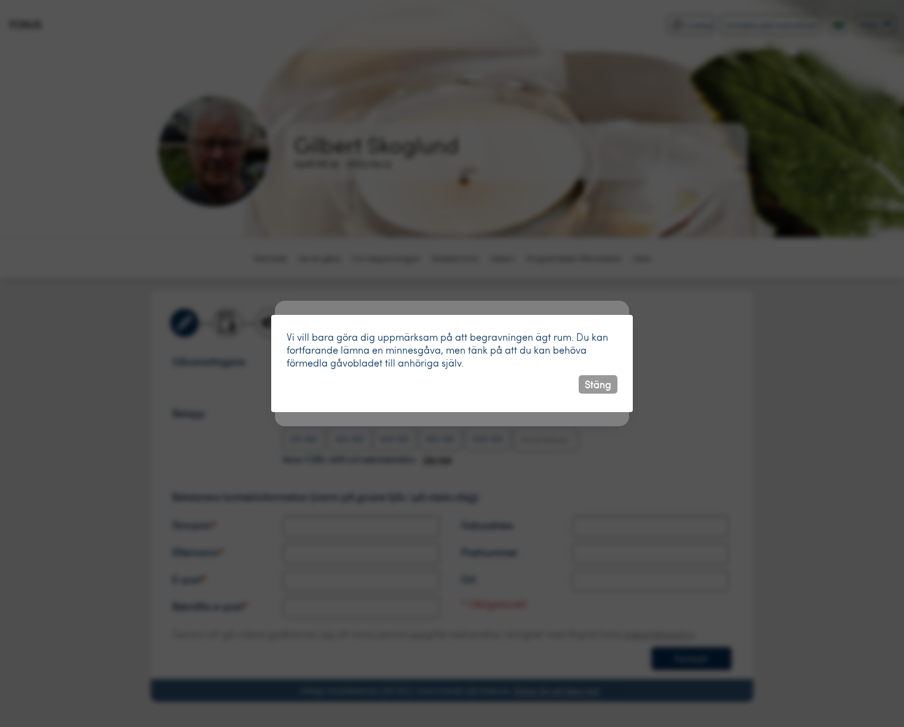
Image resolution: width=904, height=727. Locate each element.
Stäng (598, 384)
